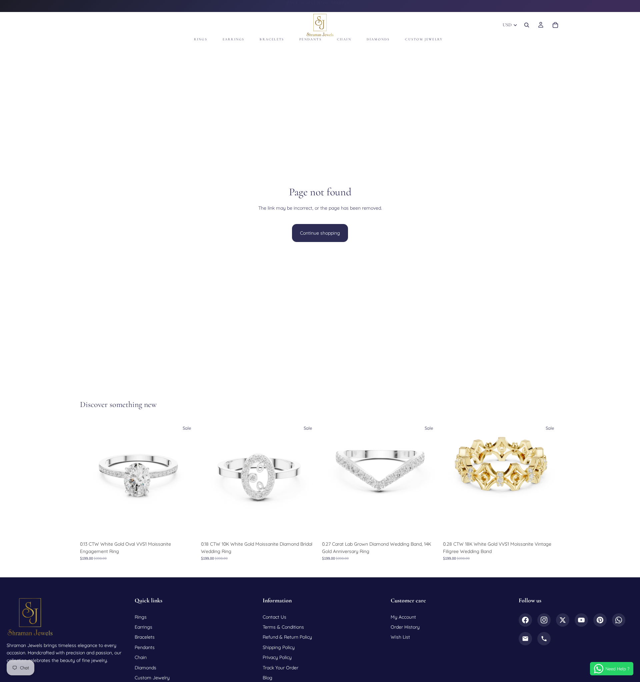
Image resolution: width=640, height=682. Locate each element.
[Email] (525, 638)
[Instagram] (544, 620)
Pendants (145, 647)
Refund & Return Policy (287, 637)
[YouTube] (581, 620)
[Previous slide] (90, 479)
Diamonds (145, 668)
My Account (403, 617)
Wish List (400, 637)
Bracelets (145, 637)
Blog (267, 678)
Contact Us (274, 617)
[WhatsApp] (618, 620)
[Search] (526, 25)
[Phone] (544, 638)
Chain (141, 657)
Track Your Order (280, 668)
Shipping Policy (279, 647)
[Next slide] (187, 479)
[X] (562, 620)
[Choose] (187, 527)
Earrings (143, 627)
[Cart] (555, 25)
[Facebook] (525, 620)
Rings (141, 617)
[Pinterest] (600, 620)
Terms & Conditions (283, 627)
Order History (405, 627)
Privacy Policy (277, 657)
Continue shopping (320, 233)
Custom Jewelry (152, 678)
